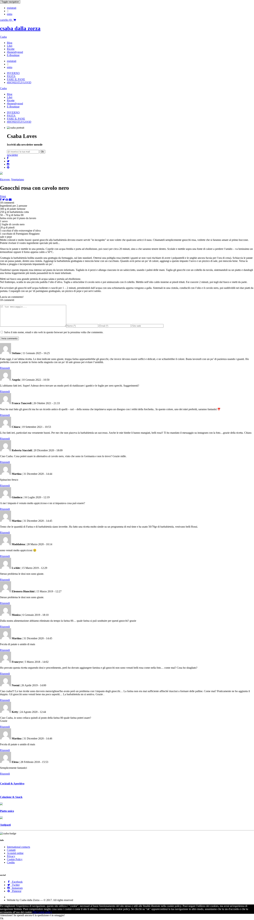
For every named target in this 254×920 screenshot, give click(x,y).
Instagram (17, 888)
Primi (3, 196)
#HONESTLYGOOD (19, 82)
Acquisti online (15, 853)
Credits (11, 862)
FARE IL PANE (16, 79)
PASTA (11, 76)
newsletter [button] (12, 154)
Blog (9, 42)
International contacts (18, 846)
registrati (11, 7)
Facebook (17, 881)
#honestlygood (15, 52)
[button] (7, 158)
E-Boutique (13, 55)
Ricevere (5, 179)
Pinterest (16, 891)
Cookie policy (44, 912)
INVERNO (13, 73)
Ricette (11, 48)
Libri (9, 45)
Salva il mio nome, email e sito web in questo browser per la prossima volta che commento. (53, 332)
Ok (42, 151)
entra (9, 14)
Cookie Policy (14, 859)
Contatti (11, 850)
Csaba (3, 36)
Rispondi (5, 368)
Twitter (15, 884)
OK (34, 912)
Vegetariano (17, 179)
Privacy (11, 856)
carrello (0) (6, 19)
